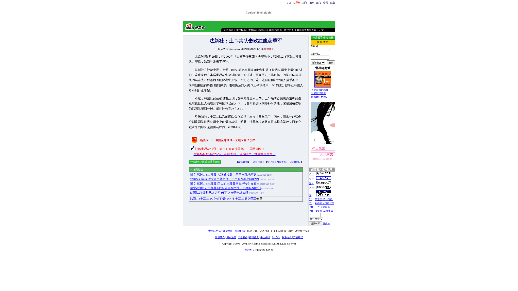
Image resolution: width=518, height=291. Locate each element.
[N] (310, 199)
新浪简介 (220, 237)
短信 (318, 2)
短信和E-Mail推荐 (276, 161)
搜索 (311, 2)
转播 (331, 37)
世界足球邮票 (318, 93)
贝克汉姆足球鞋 (319, 90)
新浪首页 (229, 30)
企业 (332, 2)
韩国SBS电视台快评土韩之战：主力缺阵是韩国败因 (224, 179)
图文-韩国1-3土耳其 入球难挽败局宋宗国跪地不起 (223, 174)
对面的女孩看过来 (324, 203)
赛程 (325, 37)
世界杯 (252, 30)
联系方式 (287, 237)
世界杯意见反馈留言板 (220, 231)
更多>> (326, 223)
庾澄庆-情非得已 (324, 199)
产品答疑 (298, 237)
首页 (288, 2)
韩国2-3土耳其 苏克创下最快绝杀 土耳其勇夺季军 (223, 198)
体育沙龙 (257, 161)
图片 (311, 174)
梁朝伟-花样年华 (324, 211)
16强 (314, 37)
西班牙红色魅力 (319, 96)
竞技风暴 (241, 30)
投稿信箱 (240, 231)
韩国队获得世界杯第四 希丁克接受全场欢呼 (219, 192)
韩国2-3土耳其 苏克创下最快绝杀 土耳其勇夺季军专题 (287, 30)
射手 (320, 37)
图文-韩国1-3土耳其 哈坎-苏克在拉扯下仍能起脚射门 (225, 188)
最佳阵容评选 (212, 161)
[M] (311, 207)
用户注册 (231, 237)
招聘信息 (254, 237)
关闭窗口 (296, 161)
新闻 (305, 2)
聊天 (325, 2)
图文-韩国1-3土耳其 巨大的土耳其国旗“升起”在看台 (225, 183)
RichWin (276, 237)
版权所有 (250, 250)
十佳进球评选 (197, 161)
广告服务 (242, 237)
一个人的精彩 (322, 207)
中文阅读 (265, 237)
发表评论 (243, 161)
